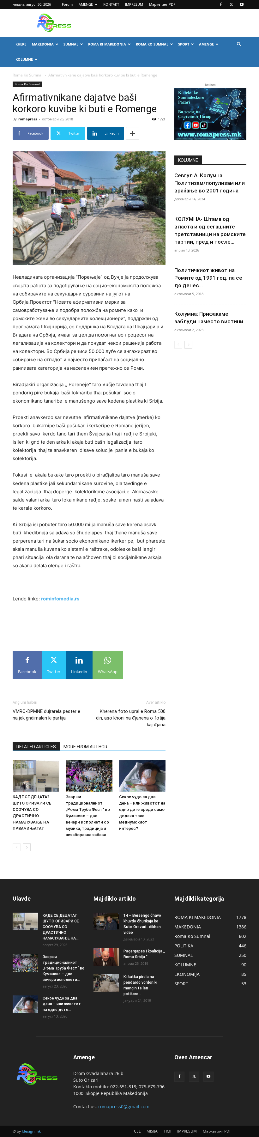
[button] (238, 44)
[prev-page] (17, 847)
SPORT (183, 44)
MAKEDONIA (43, 44)
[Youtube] (241, 4)
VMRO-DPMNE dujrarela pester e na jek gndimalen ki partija (46, 714)
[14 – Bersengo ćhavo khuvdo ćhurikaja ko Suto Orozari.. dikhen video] (106, 921)
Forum (67, 4)
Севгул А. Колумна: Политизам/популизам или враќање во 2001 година (209, 183)
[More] (132, 133)
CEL (137, 1131)
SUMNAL (70, 44)
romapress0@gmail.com (123, 1107)
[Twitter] (231, 4)
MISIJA (152, 1131)
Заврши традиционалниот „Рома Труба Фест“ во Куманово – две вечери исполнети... (63, 968)
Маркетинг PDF (162, 4)
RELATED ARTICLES (36, 746)
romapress (27, 119)
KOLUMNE (24, 59)
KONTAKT (111, 4)
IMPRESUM (134, 4)
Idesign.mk (31, 1131)
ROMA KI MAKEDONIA (107, 44)
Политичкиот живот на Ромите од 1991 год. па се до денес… (208, 278)
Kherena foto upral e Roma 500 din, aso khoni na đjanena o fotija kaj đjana (131, 717)
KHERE (20, 44)
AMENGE (86, 4)
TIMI (167, 1131)
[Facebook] (221, 4)
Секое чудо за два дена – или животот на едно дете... (62, 1004)
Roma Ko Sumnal (27, 75)
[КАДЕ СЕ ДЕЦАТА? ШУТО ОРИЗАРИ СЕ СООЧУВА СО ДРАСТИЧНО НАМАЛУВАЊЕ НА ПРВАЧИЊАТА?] (36, 776)
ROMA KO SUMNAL (152, 44)
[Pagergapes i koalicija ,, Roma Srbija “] (106, 957)
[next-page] (27, 847)
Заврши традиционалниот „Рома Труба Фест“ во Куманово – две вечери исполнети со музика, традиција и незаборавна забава (88, 815)
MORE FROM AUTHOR (85, 746)
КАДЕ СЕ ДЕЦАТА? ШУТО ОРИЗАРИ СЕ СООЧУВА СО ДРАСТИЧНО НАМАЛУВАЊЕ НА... (61, 926)
